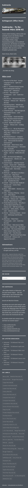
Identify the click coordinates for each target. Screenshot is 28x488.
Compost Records (9, 400)
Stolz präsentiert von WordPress (15, 485)
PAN (5, 442)
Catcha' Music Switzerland (12, 255)
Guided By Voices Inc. (10, 424)
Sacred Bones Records (10, 454)
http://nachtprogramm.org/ (12, 330)
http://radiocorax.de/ (10, 324)
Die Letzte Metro (6, 257)
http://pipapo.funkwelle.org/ (12, 328)
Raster (20, 448)
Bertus (6, 376)
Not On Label (8, 439)
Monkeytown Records (10, 433)
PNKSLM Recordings (9, 448)
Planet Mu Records (9, 445)
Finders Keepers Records (11, 412)
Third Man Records (9, 472)
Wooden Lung (18, 266)
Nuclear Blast (19, 439)
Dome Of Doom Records (11, 406)
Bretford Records (16, 376)
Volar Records (19, 264)
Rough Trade (7, 451)
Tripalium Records (11, 264)
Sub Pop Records (9, 466)
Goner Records (8, 421)
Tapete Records (8, 469)
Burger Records (17, 379)
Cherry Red (7, 391)
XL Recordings (20, 475)
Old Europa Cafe (16, 261)
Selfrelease (11, 263)
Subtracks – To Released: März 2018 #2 (13, 28)
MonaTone (21, 258)
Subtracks (6, 5)
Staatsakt (4, 264)
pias (11, 442)
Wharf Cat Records (10, 266)
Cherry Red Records (9, 394)
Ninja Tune (15, 260)
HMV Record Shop (14, 257)
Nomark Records (18, 436)
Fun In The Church (9, 418)
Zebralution (7, 478)
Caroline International (10, 385)
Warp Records (8, 475)
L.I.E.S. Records (8, 430)
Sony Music (17, 457)
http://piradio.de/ (9, 326)
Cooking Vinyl (22, 255)
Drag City (6, 409)
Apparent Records (13, 254)
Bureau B (6, 379)
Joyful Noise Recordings (11, 427)
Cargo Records (8, 382)
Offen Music (9, 261)
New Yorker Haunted (7, 260)
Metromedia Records (13, 258)
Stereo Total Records (9, 463)
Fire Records (7, 415)
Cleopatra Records (9, 397)
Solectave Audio (18, 263)
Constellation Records (10, 403)
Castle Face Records (9, 388)
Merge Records (20, 430)
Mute (21, 433)
